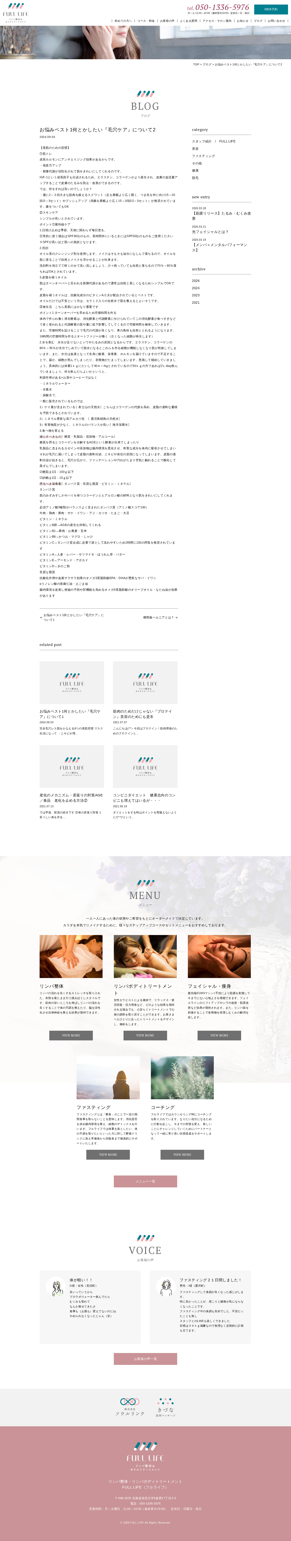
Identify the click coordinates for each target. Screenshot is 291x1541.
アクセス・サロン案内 (217, 20)
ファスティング (203, 156)
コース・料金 (146, 20)
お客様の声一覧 (145, 1359)
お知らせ (243, 20)
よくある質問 (188, 20)
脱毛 (195, 177)
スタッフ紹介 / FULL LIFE (214, 141)
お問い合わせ (276, 20)
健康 (195, 170)
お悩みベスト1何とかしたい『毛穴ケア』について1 (74, 617)
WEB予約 (271, 9)
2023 (196, 295)
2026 (196, 280)
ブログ (258, 20)
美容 (195, 148)
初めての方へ (123, 20)
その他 (197, 163)
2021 (196, 302)
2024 (196, 288)
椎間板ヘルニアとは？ (158, 617)
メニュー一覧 (145, 1181)
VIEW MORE (71, 1035)
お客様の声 (167, 20)
